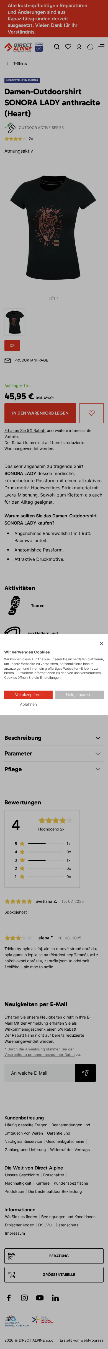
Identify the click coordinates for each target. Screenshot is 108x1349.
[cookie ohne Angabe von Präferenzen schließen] (101, 643)
